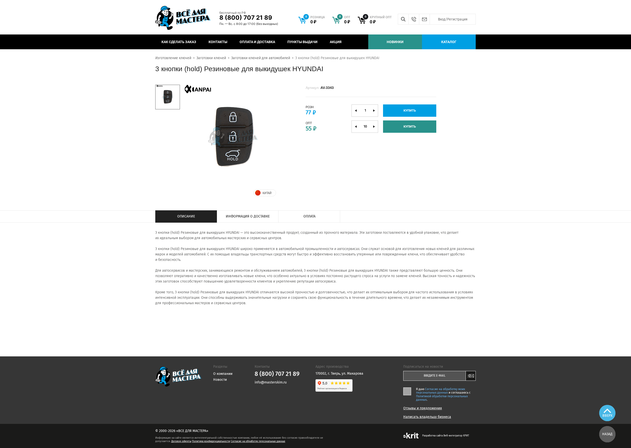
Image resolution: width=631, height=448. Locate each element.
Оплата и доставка (257, 42)
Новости (220, 380)
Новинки (395, 42)
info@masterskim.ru (424, 19)
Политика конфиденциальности (211, 441)
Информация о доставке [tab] (248, 216)
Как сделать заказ (178, 42)
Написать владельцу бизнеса (427, 417)
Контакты (218, 42)
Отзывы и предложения (422, 408)
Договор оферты (181, 441)
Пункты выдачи (302, 42)
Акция (335, 42)
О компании (222, 374)
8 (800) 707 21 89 (245, 17)
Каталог (448, 42)
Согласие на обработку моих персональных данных (440, 390)
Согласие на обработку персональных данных (258, 441)
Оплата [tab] (309, 216)
